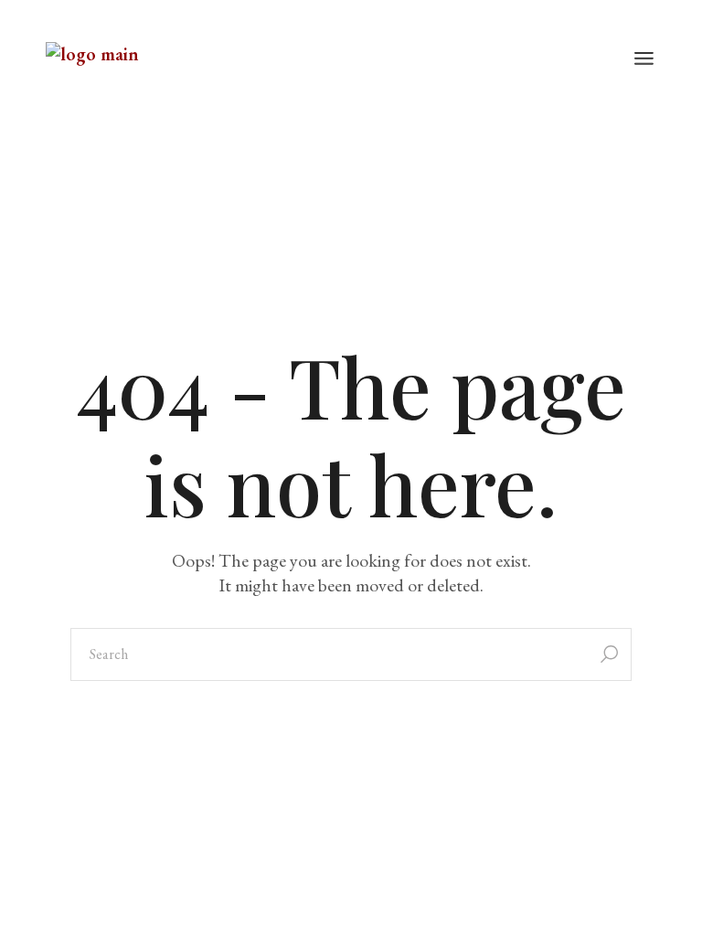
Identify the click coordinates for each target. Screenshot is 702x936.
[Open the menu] (644, 59)
